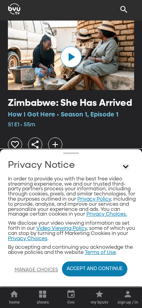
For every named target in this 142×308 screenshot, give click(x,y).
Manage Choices (36, 270)
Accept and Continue (95, 269)
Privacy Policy (94, 199)
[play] (71, 57)
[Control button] (126, 167)
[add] (55, 144)
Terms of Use (100, 252)
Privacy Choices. (106, 214)
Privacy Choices (27, 238)
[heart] (15, 144)
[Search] (123, 9)
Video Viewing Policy (61, 228)
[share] (35, 144)
